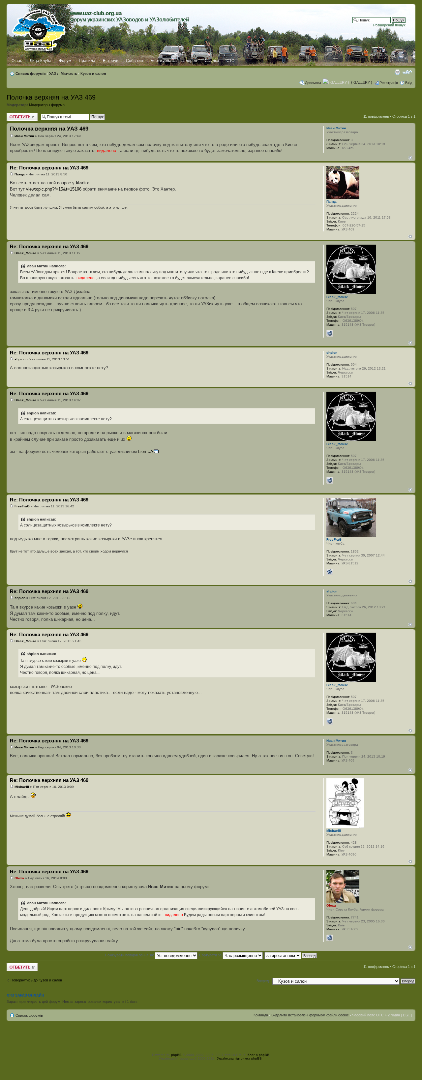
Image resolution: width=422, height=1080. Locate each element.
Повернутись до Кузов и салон (36, 980)
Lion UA (145, 451)
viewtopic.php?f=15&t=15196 (53, 189)
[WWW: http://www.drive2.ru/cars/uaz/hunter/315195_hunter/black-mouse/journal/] (329, 333)
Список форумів (30, 73)
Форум (65, 60)
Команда (261, 1015)
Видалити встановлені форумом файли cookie (310, 1015)
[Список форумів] (39, 29)
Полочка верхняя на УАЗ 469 (51, 97)
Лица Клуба (40, 60)
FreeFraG (22, 506)
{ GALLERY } (361, 82)
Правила (87, 60)
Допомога (313, 83)
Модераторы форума (47, 105)
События (134, 60)
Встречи (110, 60)
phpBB (176, 1055)
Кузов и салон (93, 73)
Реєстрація (388, 83)
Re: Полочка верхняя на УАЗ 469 (49, 167)
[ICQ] (329, 572)
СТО (230, 60)
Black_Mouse (25, 253)
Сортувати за (211, 955)
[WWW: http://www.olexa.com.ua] (329, 938)
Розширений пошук (389, 25)
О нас (17, 60)
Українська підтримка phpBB (239, 1058)
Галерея (189, 60)
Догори (410, 158)
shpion (20, 359)
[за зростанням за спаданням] (290, 955)
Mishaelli (22, 787)
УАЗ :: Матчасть (63, 73)
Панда (20, 174)
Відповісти (15, 115)
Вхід (408, 83)
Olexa (19, 878)
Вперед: (263, 981)
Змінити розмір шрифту (407, 72)
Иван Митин (24, 136)
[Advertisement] (211, 1036)
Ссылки (212, 60)
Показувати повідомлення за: (130, 955)
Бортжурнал (162, 60)
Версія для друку (397, 72)
